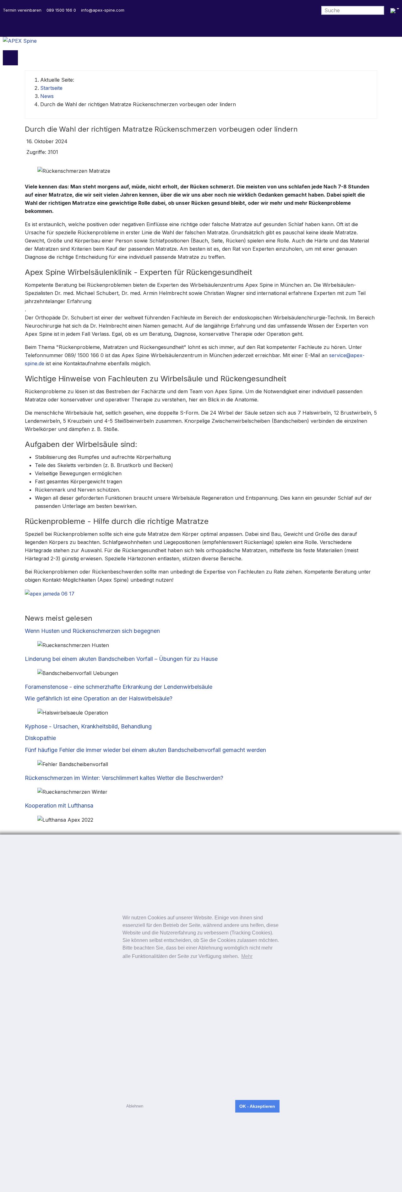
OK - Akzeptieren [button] (257, 1106)
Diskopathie (40, 738)
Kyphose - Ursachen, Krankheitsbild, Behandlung (88, 726)
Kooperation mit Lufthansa (59, 805)
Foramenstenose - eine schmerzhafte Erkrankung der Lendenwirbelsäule (118, 686)
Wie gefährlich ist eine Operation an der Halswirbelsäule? (98, 698)
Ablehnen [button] (134, 1106)
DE (394, 10)
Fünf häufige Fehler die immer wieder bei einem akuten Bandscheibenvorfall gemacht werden (145, 750)
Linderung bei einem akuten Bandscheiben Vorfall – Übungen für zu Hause (121, 659)
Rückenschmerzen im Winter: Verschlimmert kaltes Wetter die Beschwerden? (124, 778)
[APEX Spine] (201, 43)
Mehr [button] (247, 956)
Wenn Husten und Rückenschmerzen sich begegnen (92, 631)
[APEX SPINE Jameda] (49, 593)
